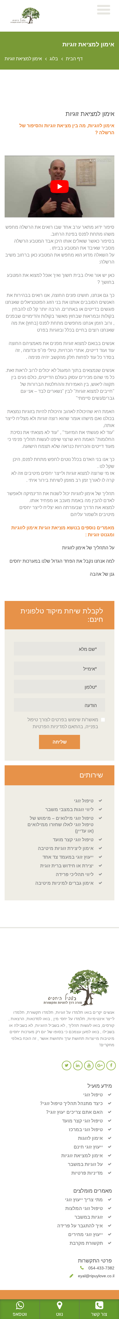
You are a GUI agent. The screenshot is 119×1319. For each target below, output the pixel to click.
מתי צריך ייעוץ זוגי (84, 1199)
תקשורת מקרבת (86, 1243)
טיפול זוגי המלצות (84, 1208)
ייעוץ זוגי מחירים (85, 1234)
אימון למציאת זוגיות (82, 1155)
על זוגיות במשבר (85, 1164)
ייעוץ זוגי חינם (88, 1146)
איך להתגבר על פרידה (80, 1225)
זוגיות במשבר (89, 1217)
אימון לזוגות (90, 1138)
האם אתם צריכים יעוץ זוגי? (74, 1112)
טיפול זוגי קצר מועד (73, 839)
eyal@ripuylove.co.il (96, 1275)
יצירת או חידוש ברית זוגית (67, 865)
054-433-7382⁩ (101, 1268)
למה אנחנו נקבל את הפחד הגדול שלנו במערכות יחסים (62, 561)
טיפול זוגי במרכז (86, 1129)
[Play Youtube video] (59, 186)
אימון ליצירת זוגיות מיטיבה (66, 848)
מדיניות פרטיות (87, 1173)
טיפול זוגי (84, 800)
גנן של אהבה (102, 574)
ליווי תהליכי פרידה (75, 874)
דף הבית (74, 58)
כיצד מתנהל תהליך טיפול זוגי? (71, 1103)
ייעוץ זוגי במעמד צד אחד (68, 857)
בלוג (54, 58)
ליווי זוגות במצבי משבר (69, 809)
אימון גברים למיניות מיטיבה (64, 883)
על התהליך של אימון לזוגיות (87, 547)
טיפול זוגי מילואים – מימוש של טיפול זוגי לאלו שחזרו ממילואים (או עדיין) (60, 824)
